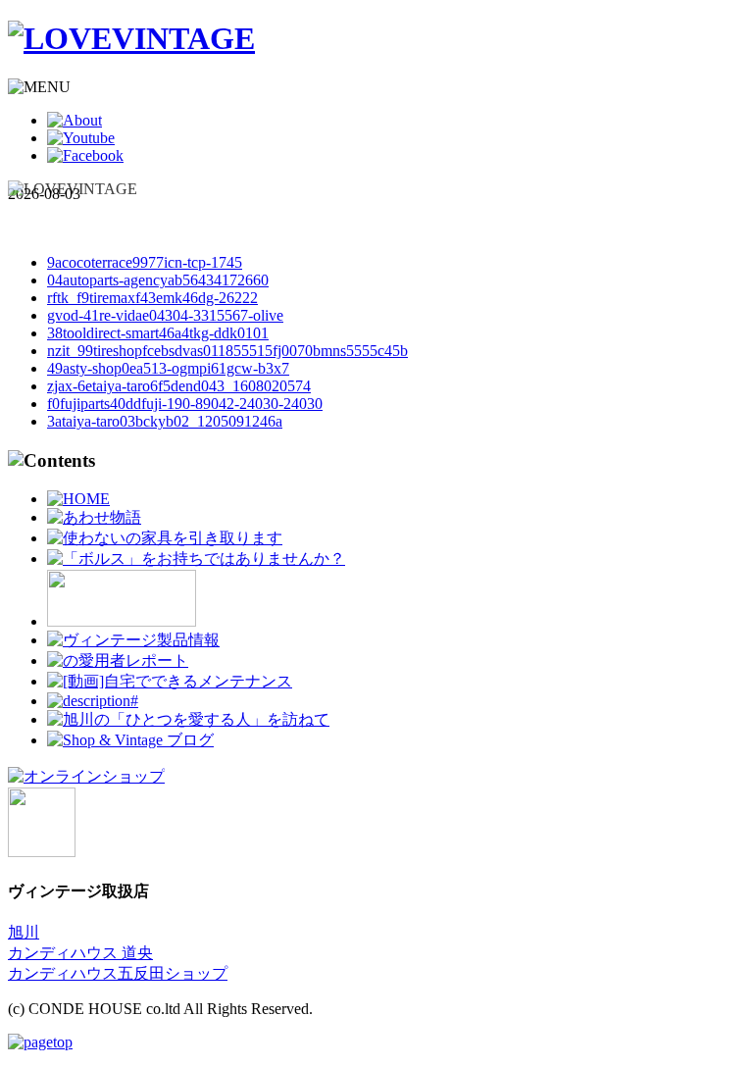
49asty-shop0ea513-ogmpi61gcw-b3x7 (168, 368)
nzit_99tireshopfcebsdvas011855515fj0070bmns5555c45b (227, 350)
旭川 (23, 932)
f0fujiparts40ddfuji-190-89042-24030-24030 (185, 403)
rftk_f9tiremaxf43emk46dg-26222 (152, 297)
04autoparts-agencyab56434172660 (158, 280)
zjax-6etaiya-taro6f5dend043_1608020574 (179, 386)
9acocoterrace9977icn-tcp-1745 (144, 262)
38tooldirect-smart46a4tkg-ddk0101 (158, 333)
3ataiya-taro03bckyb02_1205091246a (164, 421)
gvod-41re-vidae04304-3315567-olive (165, 315)
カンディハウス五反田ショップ (117, 973)
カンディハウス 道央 (80, 952)
